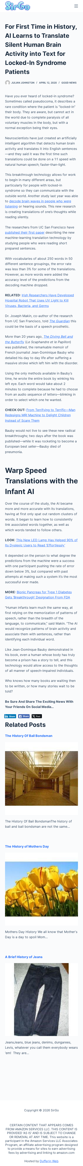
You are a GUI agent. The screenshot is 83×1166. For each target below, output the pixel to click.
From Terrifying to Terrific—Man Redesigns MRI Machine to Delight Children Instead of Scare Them (40, 415)
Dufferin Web (49, 1161)
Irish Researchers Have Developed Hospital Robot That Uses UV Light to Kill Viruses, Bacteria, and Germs (39, 300)
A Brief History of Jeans (24, 957)
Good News (69, 82)
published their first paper (25, 232)
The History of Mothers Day (27, 846)
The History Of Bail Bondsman (28, 736)
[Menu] (76, 6)
